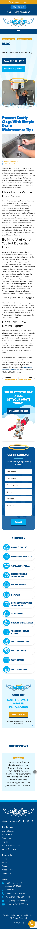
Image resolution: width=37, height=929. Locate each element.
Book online (18, 7)
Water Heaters (18, 651)
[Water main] (6, 660)
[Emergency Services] (6, 556)
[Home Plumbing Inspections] (6, 575)
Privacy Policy (18, 923)
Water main (17, 660)
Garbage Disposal (20, 566)
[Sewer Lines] (6, 613)
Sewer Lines (17, 613)
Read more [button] (18, 790)
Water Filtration (20, 641)
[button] (18, 31)
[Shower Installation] (6, 622)
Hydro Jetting (18, 584)
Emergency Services (21, 556)
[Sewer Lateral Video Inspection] (6, 604)
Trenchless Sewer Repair (20, 632)
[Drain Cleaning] (6, 547)
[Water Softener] (6, 669)
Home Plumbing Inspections (19, 575)
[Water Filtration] (6, 641)
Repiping (15, 595)
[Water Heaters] (6, 650)
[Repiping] (6, 594)
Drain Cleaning (19, 547)
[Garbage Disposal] (6, 566)
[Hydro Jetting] (6, 584)
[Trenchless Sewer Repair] (6, 632)
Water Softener (19, 669)
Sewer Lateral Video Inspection (21, 604)
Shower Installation (22, 623)
